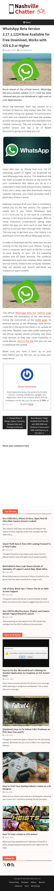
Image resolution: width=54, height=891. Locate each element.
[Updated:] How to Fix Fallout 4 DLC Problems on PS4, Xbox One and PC (26, 730)
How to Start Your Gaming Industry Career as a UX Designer (27, 787)
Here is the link (25, 341)
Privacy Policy (14, 882)
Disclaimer (24, 882)
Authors (33, 882)
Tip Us (26, 886)
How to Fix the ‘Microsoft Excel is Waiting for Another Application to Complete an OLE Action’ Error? (26, 673)
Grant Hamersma (25, 50)
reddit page (41, 319)
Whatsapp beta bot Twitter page (33, 312)
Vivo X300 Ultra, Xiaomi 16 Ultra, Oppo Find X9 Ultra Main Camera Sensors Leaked (25, 520)
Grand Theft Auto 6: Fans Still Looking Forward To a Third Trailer (27, 545)
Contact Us (18, 886)
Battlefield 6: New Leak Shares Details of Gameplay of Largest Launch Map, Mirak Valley (25, 567)
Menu (28, 22)
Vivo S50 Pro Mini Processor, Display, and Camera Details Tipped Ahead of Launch (26, 612)
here (30, 403)
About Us (42, 882)
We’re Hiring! (35, 886)
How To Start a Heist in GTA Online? (20, 834)
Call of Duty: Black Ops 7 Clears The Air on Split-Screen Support (26, 590)
